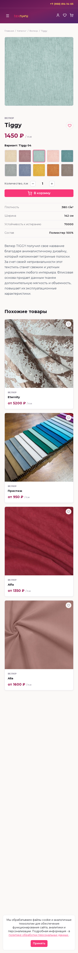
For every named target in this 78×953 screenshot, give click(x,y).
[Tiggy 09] (53, 170)
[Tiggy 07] (25, 170)
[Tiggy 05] (67, 156)
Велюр (34, 30)
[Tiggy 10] (67, 170)
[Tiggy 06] (11, 170)
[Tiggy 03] (25, 156)
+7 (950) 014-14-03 (61, 3)
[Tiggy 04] (39, 156)
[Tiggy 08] (39, 170)
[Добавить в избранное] (69, 125)
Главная (9, 30)
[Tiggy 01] (11, 156)
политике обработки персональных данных (39, 935)
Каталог (22, 30)
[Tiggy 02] (53, 156)
